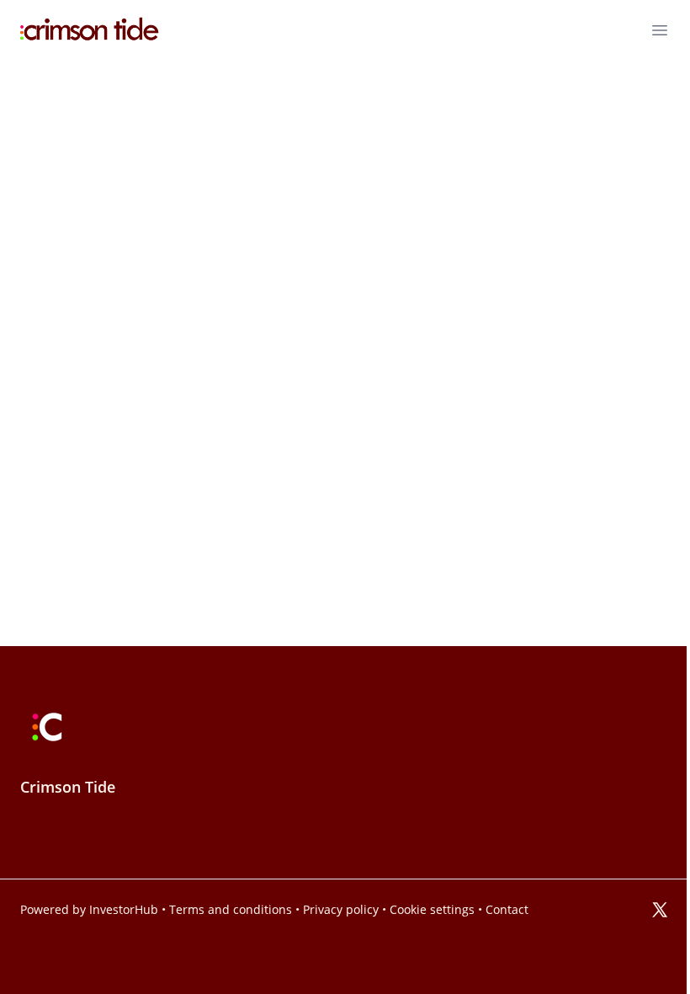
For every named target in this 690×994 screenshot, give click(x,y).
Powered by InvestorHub (89, 909)
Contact (507, 909)
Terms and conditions (230, 909)
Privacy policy (341, 909)
